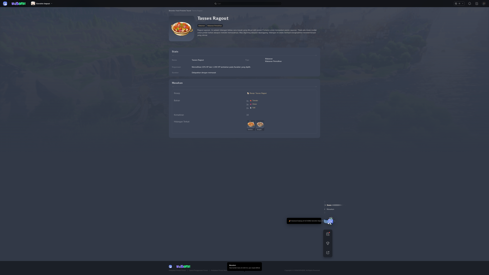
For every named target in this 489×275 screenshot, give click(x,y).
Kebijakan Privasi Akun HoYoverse (223, 270)
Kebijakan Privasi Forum (177, 270)
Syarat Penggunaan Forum (198, 270)
